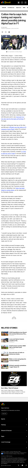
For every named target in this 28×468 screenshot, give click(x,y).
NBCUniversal (9, 456)
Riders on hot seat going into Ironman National (17, 359)
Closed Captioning (14, 451)
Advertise (3, 451)
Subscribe (4, 413)
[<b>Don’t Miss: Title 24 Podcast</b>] (14, 379)
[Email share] (9, 32)
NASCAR (4, 7)
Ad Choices (17, 452)
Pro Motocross (11, 7)
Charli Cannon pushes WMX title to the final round (17, 346)
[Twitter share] (6, 32)
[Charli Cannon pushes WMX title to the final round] (4, 347)
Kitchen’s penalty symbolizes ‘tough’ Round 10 (17, 366)
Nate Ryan (4, 27)
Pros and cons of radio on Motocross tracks (16, 353)
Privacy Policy (23, 452)
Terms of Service (20, 453)
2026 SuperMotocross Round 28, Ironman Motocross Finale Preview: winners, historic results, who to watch (18, 333)
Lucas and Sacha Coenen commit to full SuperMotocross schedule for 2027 (18, 339)
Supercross (18, 7)
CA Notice (14, 453)
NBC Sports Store (5, 452)
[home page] (6, 2)
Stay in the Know (5, 408)
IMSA (24, 7)
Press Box (11, 452)
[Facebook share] (2, 32)
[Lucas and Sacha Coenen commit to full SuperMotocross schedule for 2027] (4, 340)
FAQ (19, 451)
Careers (7, 451)
